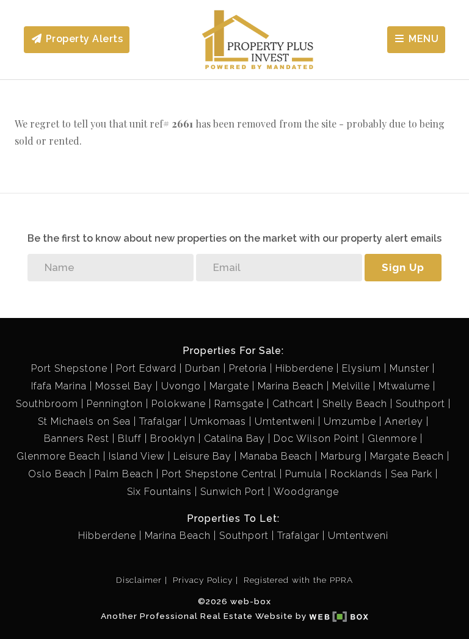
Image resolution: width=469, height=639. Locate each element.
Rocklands (356, 474)
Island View (137, 456)
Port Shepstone (69, 368)
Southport (420, 404)
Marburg (341, 456)
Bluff (130, 438)
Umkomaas (218, 421)
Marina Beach (291, 386)
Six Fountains (159, 491)
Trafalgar (160, 421)
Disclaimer (139, 580)
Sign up (403, 267)
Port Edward (146, 368)
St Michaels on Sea (84, 421)
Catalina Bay (234, 438)
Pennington (115, 404)
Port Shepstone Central (219, 474)
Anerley (404, 421)
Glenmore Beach (58, 456)
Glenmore (392, 438)
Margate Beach (407, 456)
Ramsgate (239, 404)
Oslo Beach (57, 474)
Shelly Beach (354, 404)
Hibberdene (304, 368)
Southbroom (47, 404)
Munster (409, 368)
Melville (351, 386)
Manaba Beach (276, 456)
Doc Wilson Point (316, 438)
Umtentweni (285, 421)
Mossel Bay (124, 386)
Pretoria (248, 368)
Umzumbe (350, 421)
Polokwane (178, 404)
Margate (229, 386)
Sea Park (411, 474)
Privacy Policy (203, 580)
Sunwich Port (232, 491)
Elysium (361, 368)
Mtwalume (404, 386)
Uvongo (181, 386)
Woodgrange (306, 491)
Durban (202, 368)
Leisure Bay (202, 456)
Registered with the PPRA (298, 580)
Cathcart (293, 404)
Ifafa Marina (59, 386)
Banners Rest (76, 438)
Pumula (303, 474)
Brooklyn (172, 438)
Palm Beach (124, 474)
